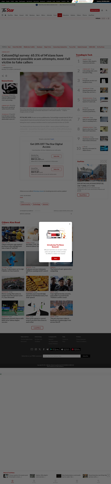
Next (55, 258)
